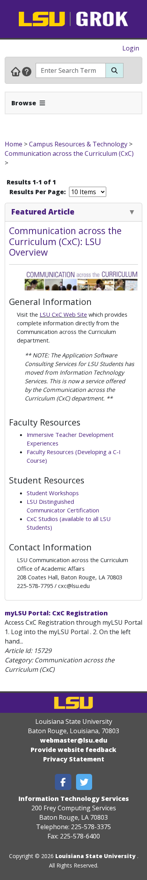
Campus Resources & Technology (78, 144)
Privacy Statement (73, 759)
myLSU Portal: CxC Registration (56, 613)
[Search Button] (114, 70)
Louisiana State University (95, 856)
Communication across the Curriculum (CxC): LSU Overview (65, 241)
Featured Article (42, 211)
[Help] (26, 71)
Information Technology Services (73, 798)
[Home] (15, 71)
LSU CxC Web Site (63, 314)
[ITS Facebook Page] (63, 782)
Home (13, 144)
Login (130, 48)
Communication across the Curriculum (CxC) (69, 153)
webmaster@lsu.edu (73, 740)
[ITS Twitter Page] (84, 782)
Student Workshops (53, 493)
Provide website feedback (73, 749)
